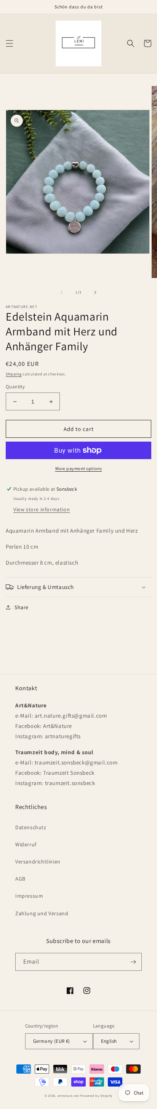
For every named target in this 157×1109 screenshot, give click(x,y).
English (109, 1041)
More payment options (78, 468)
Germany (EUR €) (51, 1041)
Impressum (29, 895)
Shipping (14, 374)
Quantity (15, 386)
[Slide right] (95, 292)
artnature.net (68, 1095)
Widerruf (26, 844)
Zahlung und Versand (41, 913)
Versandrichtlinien (38, 861)
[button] (9, 43)
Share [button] (21, 607)
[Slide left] (61, 292)
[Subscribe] (133, 962)
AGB (20, 878)
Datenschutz (30, 827)
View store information (41, 509)
